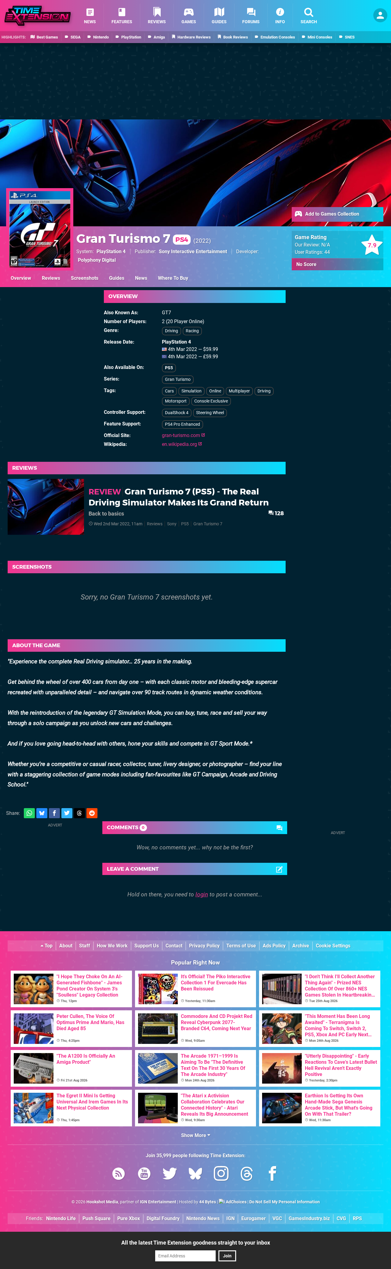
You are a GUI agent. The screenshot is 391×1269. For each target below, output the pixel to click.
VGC (277, 1218)
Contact (174, 946)
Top (48, 946)
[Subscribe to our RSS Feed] (118, 1174)
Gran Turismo (178, 379)
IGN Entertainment (158, 1202)
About (65, 946)
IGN (230, 1218)
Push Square (96, 1218)
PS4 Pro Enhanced (182, 424)
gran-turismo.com (181, 435)
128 (279, 513)
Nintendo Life (61, 1218)
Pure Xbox (128, 1218)
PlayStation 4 (111, 251)
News (141, 278)
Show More (194, 1135)
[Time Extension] (38, 16)
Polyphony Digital (97, 260)
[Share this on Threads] (79, 813)
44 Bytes (207, 1202)
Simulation (191, 391)
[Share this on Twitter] (66, 813)
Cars (169, 391)
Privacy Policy (204, 946)
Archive (300, 946)
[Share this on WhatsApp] (29, 813)
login (202, 894)
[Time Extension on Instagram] (221, 1174)
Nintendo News (203, 1218)
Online (215, 391)
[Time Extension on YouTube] (144, 1174)
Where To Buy (173, 278)
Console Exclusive (211, 401)
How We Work (112, 946)
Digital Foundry (163, 1218)
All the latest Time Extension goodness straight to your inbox (195, 1242)
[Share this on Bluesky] (41, 813)
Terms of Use (241, 946)
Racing (192, 331)
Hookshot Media (102, 1202)
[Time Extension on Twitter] (170, 1174)
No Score (306, 264)
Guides (116, 278)
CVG (341, 1218)
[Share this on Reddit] (91, 813)
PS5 (169, 367)
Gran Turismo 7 (132, 238)
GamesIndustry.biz (309, 1218)
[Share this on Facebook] (54, 813)
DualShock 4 (176, 412)
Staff (84, 946)
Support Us (146, 946)
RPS (357, 1218)
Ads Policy (274, 946)
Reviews (51, 278)
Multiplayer (239, 391)
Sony (172, 524)
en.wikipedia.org (180, 444)
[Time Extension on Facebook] (272, 1174)
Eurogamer (253, 1218)
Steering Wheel (210, 412)
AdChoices (236, 1202)
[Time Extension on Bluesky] (195, 1174)
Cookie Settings (333, 946)
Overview (21, 278)
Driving (171, 331)
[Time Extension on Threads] (247, 1174)
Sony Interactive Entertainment (193, 251)
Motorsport (176, 401)
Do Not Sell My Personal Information (284, 1202)
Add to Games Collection (331, 214)
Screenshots (84, 278)
